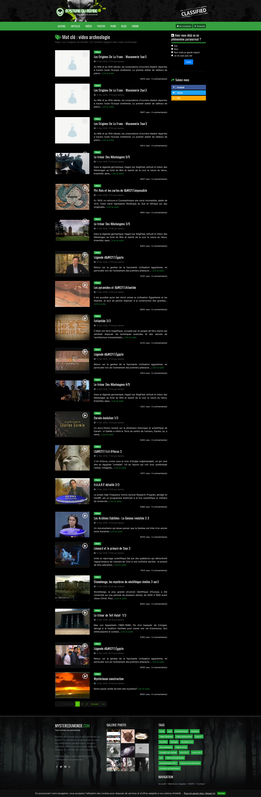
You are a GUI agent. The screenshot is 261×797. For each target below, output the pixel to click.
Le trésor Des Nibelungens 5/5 (112, 156)
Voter (188, 62)
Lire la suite (108, 73)
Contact (201, 783)
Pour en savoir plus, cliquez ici (199, 793)
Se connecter (185, 26)
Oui (175, 45)
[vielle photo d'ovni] (142, 750)
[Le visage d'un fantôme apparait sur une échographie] (128, 764)
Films (113, 26)
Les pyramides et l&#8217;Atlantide (115, 287)
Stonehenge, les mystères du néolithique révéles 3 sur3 (126, 581)
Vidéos (88, 26)
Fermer (221, 793)
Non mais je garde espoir (187, 52)
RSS (178, 98)
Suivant (95, 704)
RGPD (191, 783)
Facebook (180, 87)
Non (176, 49)
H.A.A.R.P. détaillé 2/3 (106, 484)
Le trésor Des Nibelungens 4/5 (112, 384)
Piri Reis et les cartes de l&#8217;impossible (120, 190)
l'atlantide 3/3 (102, 320)
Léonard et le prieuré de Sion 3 (112, 548)
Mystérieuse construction (109, 678)
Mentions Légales (177, 783)
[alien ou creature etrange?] (114, 764)
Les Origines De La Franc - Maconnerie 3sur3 (120, 123)
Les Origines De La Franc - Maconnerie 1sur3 (120, 56)
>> (103, 704)
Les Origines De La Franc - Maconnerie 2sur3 (120, 90)
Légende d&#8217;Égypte (109, 257)
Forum (135, 26)
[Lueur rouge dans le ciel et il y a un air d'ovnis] (142, 736)
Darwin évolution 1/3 (106, 417)
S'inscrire (200, 26)
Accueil (63, 26)
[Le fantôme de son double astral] (142, 764)
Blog (123, 26)
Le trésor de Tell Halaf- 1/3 (110, 615)
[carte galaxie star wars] (128, 750)
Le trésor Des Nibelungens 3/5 (112, 223)
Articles (75, 26)
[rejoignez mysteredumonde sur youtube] (114, 736)
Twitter (179, 92)
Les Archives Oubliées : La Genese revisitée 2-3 (121, 518)
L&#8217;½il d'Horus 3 (108, 451)
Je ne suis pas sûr (183, 55)
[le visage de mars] (114, 750)
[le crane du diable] (128, 736)
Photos (101, 26)
